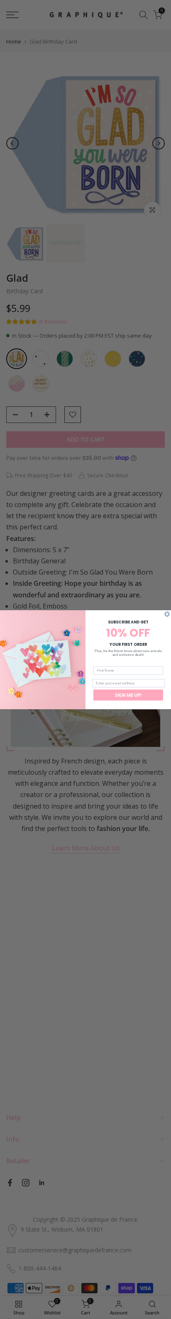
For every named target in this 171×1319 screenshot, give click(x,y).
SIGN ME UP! (128, 695)
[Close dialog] (167, 614)
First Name (102, 662)
